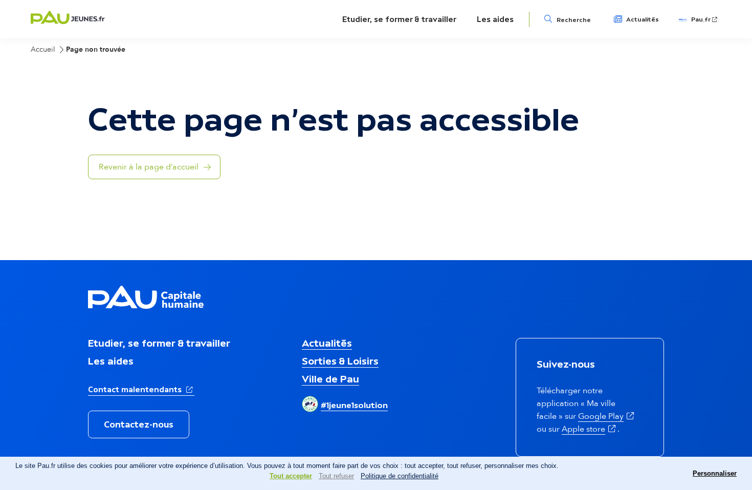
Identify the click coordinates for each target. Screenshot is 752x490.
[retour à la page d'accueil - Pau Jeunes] (68, 21)
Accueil (43, 49)
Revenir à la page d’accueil (148, 167)
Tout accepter (291, 476)
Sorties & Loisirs (340, 361)
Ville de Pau (330, 379)
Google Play (607, 416)
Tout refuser (336, 476)
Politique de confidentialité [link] (399, 476)
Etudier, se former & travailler (399, 19)
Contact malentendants (141, 389)
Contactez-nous (138, 424)
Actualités (642, 19)
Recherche (574, 20)
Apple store (589, 429)
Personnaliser (715, 473)
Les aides (495, 19)
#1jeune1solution (354, 405)
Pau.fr (705, 19)
